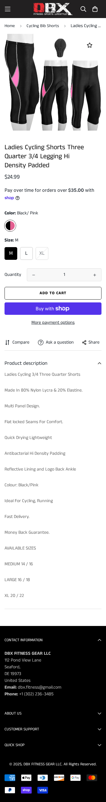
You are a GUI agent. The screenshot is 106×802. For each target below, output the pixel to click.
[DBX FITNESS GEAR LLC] (53, 9)
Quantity (13, 274)
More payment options (53, 322)
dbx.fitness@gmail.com (39, 687)
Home (10, 26)
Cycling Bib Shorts (43, 26)
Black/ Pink (10, 225)
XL (42, 253)
